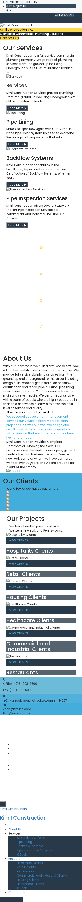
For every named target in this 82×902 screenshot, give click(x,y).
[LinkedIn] (13, 770)
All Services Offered (31, 838)
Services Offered (24, 749)
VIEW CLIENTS (18, 540)
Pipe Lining (24, 842)
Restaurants (25, 871)
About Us (18, 745)
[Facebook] (7, 10)
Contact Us (8, 38)
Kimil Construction (13, 809)
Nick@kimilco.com (16, 713)
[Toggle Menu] (3, 804)
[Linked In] (10, 10)
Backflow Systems (30, 846)
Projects (14, 859)
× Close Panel (11, 899)
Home (12, 825)
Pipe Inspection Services (34, 850)
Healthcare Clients (30, 884)
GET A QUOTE (16, 6)
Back (23, 854)
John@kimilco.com (17, 709)
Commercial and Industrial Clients (42, 875)
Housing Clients (28, 880)
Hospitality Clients (30, 863)
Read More (16, 108)
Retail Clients (26, 867)
